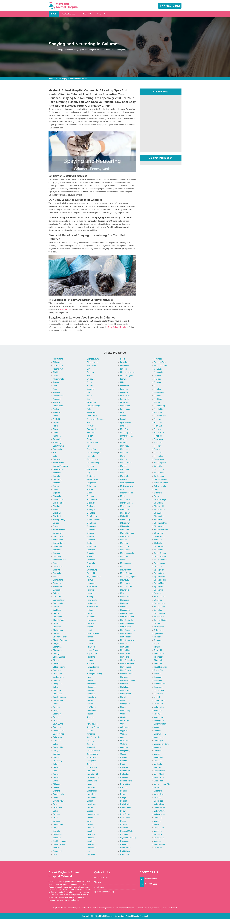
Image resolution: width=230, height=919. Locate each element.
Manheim (124, 453)
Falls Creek (91, 412)
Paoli (122, 764)
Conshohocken (59, 697)
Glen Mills (91, 513)
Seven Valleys (160, 499)
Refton (157, 402)
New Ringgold (126, 667)
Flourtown (91, 433)
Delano (56, 764)
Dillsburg (56, 784)
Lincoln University (127, 372)
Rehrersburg (159, 406)
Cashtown (57, 610)
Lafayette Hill (92, 774)
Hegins (90, 627)
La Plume (91, 771)
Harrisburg (91, 603)
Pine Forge (125, 814)
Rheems (157, 419)
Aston (55, 426)
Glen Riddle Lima (94, 520)
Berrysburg (57, 479)
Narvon (123, 607)
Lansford (90, 808)
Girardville (91, 503)
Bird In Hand (58, 503)
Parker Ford (125, 771)
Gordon (90, 543)
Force (89, 446)
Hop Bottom (92, 654)
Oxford (123, 754)
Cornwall (56, 704)
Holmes (90, 643)
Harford (90, 593)
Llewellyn (124, 392)
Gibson (90, 489)
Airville (56, 372)
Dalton (55, 744)
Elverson (90, 376)
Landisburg (91, 794)
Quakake (158, 369)
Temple (157, 647)
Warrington (158, 741)
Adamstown (58, 369)
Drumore (56, 814)
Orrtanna (124, 747)
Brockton (56, 553)
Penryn (123, 798)
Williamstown (159, 808)
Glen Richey (92, 516)
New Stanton (125, 670)
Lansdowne (92, 804)
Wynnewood (159, 844)
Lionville (123, 379)
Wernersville (159, 771)
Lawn (89, 821)
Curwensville (58, 731)
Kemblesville (92, 724)
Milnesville (124, 530)
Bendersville (58, 469)
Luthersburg (125, 409)
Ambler (56, 382)
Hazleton (90, 623)
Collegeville (58, 684)
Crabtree (56, 707)
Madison (124, 426)
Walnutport (158, 727)
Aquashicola (58, 396)
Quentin (157, 376)
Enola (89, 382)
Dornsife (56, 791)
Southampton (159, 563)
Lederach (91, 834)
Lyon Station (125, 422)
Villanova (158, 710)
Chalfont (56, 623)
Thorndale (158, 660)
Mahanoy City (126, 433)
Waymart (157, 751)
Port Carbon (125, 848)
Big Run (56, 493)
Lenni (89, 851)
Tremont (157, 674)
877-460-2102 (170, 6)
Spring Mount (159, 583)
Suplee (157, 623)
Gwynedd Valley (94, 577)
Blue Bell (57, 516)
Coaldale (57, 670)
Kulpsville (91, 764)
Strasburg (158, 600)
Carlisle (56, 607)
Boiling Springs (59, 520)
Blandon (56, 510)
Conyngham (58, 700)
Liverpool (124, 389)
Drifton (55, 811)
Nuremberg (125, 710)
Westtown (158, 791)
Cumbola (57, 727)
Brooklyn (56, 570)
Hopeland (91, 657)
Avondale (57, 439)
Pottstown (124, 854)
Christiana (57, 650)
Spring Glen (159, 573)
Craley (55, 710)
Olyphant (124, 731)
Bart (54, 453)
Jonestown (91, 710)
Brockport (57, 550)
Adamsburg (58, 366)
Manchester (125, 449)
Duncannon (58, 824)
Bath (55, 456)
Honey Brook (92, 650)
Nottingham (125, 704)
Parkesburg (125, 774)
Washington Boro (161, 744)
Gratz (89, 566)
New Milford (125, 647)
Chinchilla (57, 647)
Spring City (159, 570)
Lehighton (91, 841)
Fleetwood (91, 429)
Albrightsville (58, 379)
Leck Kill (90, 831)
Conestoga (57, 694)
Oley (122, 724)
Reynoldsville (160, 416)
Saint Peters (159, 473)
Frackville (91, 456)
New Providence (127, 664)
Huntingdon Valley (94, 674)
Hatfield (90, 613)
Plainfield (124, 828)
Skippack (158, 540)
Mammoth (124, 446)
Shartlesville (159, 510)
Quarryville (158, 372)
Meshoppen (125, 506)
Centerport (57, 617)
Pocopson (124, 841)
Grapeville (91, 563)
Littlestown (124, 386)
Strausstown (159, 603)
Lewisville (124, 366)
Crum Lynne (58, 724)
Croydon (56, 721)
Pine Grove (125, 818)
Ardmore (56, 402)
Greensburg (92, 570)
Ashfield (56, 419)
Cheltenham (58, 630)
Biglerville (57, 496)
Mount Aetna (125, 570)
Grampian (91, 553)
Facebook (144, 916)
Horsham (90, 660)
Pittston (123, 824)
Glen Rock (91, 523)
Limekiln (123, 369)
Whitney (157, 798)
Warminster (159, 737)
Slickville (158, 543)
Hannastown (92, 587)
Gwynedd (91, 573)
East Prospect (59, 844)
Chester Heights (60, 637)
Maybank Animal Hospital (128, 916)
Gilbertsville (92, 499)
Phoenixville (125, 808)
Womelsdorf (159, 828)
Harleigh (90, 597)
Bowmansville (59, 530)
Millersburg (125, 520)
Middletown (125, 513)
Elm (88, 369)
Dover (55, 798)
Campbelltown (59, 600)
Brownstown (58, 580)
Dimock (56, 787)
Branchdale (58, 536)
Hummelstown (93, 667)
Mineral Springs (127, 533)
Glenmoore (91, 526)
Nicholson (124, 687)
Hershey (90, 637)
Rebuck (157, 396)
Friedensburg (92, 469)
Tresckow (158, 677)
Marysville (124, 476)
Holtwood (91, 647)
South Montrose (160, 560)
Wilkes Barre (159, 804)
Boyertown (57, 533)
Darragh (56, 754)
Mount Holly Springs (129, 577)
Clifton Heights (59, 667)
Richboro (158, 422)
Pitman (123, 821)
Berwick (56, 483)
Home (51, 79)
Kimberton (91, 734)
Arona (55, 416)
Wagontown (159, 717)
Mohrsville (124, 546)
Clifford (56, 664)
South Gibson (160, 556)
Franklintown (92, 459)
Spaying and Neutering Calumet (75, 79)
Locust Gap (125, 396)
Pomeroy (124, 844)
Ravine (157, 386)
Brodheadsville (59, 560)
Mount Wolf (125, 583)
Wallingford (159, 721)
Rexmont (158, 412)
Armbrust (56, 412)
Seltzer (157, 496)
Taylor (156, 643)
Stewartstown (160, 597)
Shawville (158, 513)
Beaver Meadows (60, 466)
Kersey (90, 731)
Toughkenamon (160, 667)
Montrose (124, 556)
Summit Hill (159, 617)
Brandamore (58, 540)
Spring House (160, 580)
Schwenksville (160, 486)
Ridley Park (159, 433)
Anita (55, 389)
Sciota (156, 489)
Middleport (124, 510)
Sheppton (158, 520)
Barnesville (57, 449)
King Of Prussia (93, 737)
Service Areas (102, 14)
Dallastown (57, 737)
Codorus (56, 680)
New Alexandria (127, 617)
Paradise (124, 767)
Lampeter (91, 784)
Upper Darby (159, 700)
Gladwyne (91, 506)
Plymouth (124, 834)
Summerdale (159, 613)
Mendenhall (125, 499)
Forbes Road (92, 443)
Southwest (158, 566)
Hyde (89, 677)
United (157, 697)
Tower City (158, 670)
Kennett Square (93, 727)
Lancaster (91, 787)
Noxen (123, 707)
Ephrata (90, 386)
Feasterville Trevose (95, 419)
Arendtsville (58, 406)
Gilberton (90, 496)
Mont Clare (125, 550)
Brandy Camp (59, 543)
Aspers (56, 422)
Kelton (89, 721)
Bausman (57, 459)
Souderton (158, 550)
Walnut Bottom (160, 724)
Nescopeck (125, 610)
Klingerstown (92, 754)
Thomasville (159, 654)
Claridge (56, 654)
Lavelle (90, 818)
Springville (158, 590)
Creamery (57, 714)
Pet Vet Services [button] (68, 14)
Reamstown (159, 392)
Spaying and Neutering (104, 892)
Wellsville (158, 764)
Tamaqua (158, 640)
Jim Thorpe (91, 707)
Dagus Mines (58, 734)
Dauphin (56, 757)
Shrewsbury (159, 533)
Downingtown (59, 801)
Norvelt (123, 697)
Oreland (123, 744)
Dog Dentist (99, 887)
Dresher (56, 804)
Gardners (91, 476)
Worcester (158, 834)
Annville (56, 392)
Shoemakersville (161, 530)
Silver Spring (159, 536)
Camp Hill (57, 597)
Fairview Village (93, 406)
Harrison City (92, 607)
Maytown (124, 479)
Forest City (91, 449)
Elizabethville (92, 362)
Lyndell (123, 419)
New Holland (125, 637)
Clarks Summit (59, 657)
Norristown (124, 690)
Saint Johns (159, 469)
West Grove (159, 777)
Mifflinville (124, 516)
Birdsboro (57, 506)
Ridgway (158, 429)
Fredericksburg (93, 463)
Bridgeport (57, 546)
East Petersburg (59, 841)
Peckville (124, 787)
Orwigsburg (125, 751)
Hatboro (90, 610)
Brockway (57, 556)
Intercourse (91, 687)
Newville (124, 684)
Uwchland (158, 704)
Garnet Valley (92, 479)
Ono (122, 737)
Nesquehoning (126, 613)
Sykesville (158, 633)
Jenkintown (91, 697)
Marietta (123, 466)
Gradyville (91, 550)
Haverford (91, 617)
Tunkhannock (160, 684)
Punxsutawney (160, 366)
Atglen (55, 429)
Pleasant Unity (126, 831)
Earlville (56, 831)
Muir (122, 593)
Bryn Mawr (57, 587)
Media (123, 496)
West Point (158, 781)
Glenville (90, 536)
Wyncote (157, 841)
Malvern (123, 443)
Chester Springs (60, 640)
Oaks (122, 714)
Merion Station (126, 503)
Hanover (90, 590)
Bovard (56, 523)
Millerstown (125, 523)
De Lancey (57, 761)
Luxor (122, 412)
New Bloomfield (127, 623)
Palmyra (123, 761)
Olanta (123, 717)
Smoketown (159, 546)
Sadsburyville (160, 463)
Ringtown (158, 436)
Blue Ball (57, 513)
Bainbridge (57, 443)
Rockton (157, 446)
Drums (55, 818)
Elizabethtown (93, 359)
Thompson (158, 657)
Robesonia (158, 439)
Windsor (157, 821)
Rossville (158, 453)
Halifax (90, 580)
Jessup (90, 704)
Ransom (157, 382)
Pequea (123, 801)
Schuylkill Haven (161, 483)
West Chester (160, 774)
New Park (124, 657)
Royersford (158, 456)
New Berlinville (126, 620)
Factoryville (91, 402)
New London (125, 643)
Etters (89, 392)
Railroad (157, 379)
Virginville (158, 714)
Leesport (90, 838)
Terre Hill (158, 650)
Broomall (56, 577)
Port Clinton (125, 851)
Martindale (124, 469)
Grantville (91, 560)
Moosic (123, 560)
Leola (122, 359)
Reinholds (158, 409)
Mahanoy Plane (127, 436)
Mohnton (124, 543)
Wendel (157, 767)
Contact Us (87, 14)
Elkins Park (91, 366)
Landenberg (92, 791)
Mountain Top (126, 587)
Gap (88, 473)
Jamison (90, 690)
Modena (123, 540)
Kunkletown (92, 767)
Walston (157, 731)
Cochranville (58, 677)
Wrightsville (159, 838)
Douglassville (58, 794)
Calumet (58, 79)
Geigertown (91, 483)
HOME (55, 14)
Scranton (158, 493)
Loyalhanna (125, 406)
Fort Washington (94, 453)
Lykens (123, 416)
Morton (123, 566)
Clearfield (57, 660)
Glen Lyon (91, 510)
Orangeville (125, 741)
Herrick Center (93, 633)
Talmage (157, 637)
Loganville (124, 399)
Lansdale (91, 801)
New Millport (125, 650)
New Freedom (126, 633)
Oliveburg (124, 727)
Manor (123, 456)
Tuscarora (158, 687)
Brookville (57, 573)
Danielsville (58, 747)
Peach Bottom (126, 781)
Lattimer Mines (93, 814)
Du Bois (56, 821)
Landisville (91, 798)
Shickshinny (159, 526)
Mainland (124, 439)
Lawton (90, 824)
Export (89, 396)
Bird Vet (97, 882)
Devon (55, 781)
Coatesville (57, 674)
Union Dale (159, 690)
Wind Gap (158, 818)
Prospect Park (160, 362)
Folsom (90, 439)
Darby (55, 751)
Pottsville (158, 359)
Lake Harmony (93, 777)
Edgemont (57, 851)
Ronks (157, 449)
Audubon (57, 436)
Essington (91, 389)
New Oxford (125, 654)
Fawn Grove (92, 416)
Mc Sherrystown (127, 486)
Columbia (57, 690)
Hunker (90, 670)
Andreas (56, 386)
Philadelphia (125, 804)
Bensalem (57, 473)
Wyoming (158, 848)
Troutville (158, 680)
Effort (55, 854)
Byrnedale (57, 590)
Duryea (56, 828)
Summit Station (160, 620)
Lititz (122, 382)
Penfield (123, 791)
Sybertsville (159, 630)
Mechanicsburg (126, 493)
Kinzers (90, 744)
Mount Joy (124, 580)
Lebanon (90, 828)
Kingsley (90, 741)
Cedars (56, 613)
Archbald (56, 399)
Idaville (90, 680)
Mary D (123, 473)
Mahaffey (124, 429)
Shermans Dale (160, 523)
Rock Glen (158, 443)
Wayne (157, 754)
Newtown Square (127, 680)
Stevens (157, 593)
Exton (89, 399)
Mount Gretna (126, 573)
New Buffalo (125, 627)
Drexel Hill (57, 808)
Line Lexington (126, 376)
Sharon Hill (159, 506)
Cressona (57, 717)
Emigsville (91, 379)
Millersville (124, 526)
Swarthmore (159, 627)
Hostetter (90, 664)
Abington (56, 362)
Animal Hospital (101, 877)
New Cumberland (127, 630)
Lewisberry (125, 362)
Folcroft (90, 436)
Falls (89, 409)
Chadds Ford (58, 620)
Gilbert (89, 493)
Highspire (91, 640)
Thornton (158, 664)
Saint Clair (158, 466)
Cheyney (56, 643)
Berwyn (56, 486)
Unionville (158, 694)
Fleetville (90, 426)
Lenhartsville (92, 848)
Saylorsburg (159, 476)
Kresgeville (91, 761)
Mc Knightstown (127, 483)
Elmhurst (90, 372)
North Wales (125, 694)
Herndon (90, 630)
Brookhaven (58, 566)
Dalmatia (56, 741)
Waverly (157, 747)
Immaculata (91, 684)
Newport (123, 677)
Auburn (56, 433)
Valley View (159, 707)
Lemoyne (91, 844)
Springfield (158, 587)
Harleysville (92, 600)
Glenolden (91, 530)
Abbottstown (58, 359)
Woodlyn (158, 831)
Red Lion (158, 399)
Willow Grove (159, 811)
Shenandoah (159, 516)
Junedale (91, 714)
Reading (157, 389)
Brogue (56, 563)
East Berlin (57, 834)
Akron (55, 376)
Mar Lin (123, 459)
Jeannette (91, 694)
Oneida (123, 734)
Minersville (124, 536)
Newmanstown (126, 674)
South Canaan (160, 553)
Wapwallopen (160, 734)
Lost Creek (124, 402)
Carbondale (58, 603)
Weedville (158, 761)
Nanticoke (124, 600)
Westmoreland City (162, 784)
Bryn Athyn (57, 583)
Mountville (124, 590)
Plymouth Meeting (128, 838)
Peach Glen (125, 784)
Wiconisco (158, 801)
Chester (56, 633)
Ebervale (56, 848)
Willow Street (159, 814)
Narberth (124, 603)
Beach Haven (58, 463)
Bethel (55, 489)
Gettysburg (91, 486)
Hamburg (91, 583)
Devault (56, 777)
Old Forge (124, 721)
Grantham (91, 556)
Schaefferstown (160, 479)
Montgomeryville (127, 553)
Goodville (91, 540)
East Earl (57, 838)
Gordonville (91, 546)
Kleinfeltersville (93, 751)
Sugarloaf (158, 610)
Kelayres (90, 717)
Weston (157, 787)
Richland (158, 426)
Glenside (90, 533)
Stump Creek (159, 607)
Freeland (90, 466)
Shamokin (158, 503)
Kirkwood (91, 747)
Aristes (56, 409)
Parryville (124, 777)
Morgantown (125, 563)
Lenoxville (91, 854)
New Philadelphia (127, 660)
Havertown (91, 620)
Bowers (56, 526)
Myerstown (124, 597)
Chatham (57, 627)
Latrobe (90, 811)
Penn (122, 794)
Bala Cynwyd (58, 446)
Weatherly (158, 757)
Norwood (124, 700)
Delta (55, 771)
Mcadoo (123, 489)
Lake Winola (92, 781)
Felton (89, 422)
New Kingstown (127, 640)
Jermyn (90, 700)
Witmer (157, 824)
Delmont (56, 767)
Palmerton (124, 757)
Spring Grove (159, 577)
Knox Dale (91, 757)
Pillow (123, 811)
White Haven (159, 794)
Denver (56, 774)
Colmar (56, 687)
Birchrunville (58, 499)
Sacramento (159, 459)
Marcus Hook (126, 463)
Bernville (56, 476)
